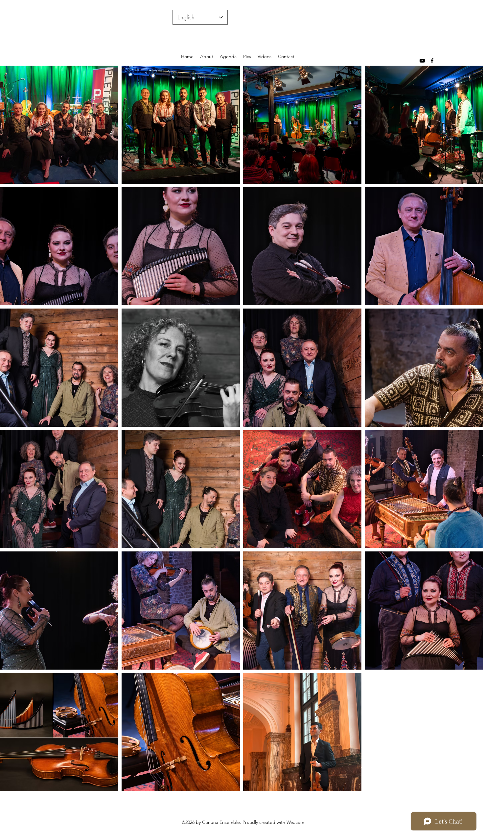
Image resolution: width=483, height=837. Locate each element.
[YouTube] (422, 60)
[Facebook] (432, 60)
